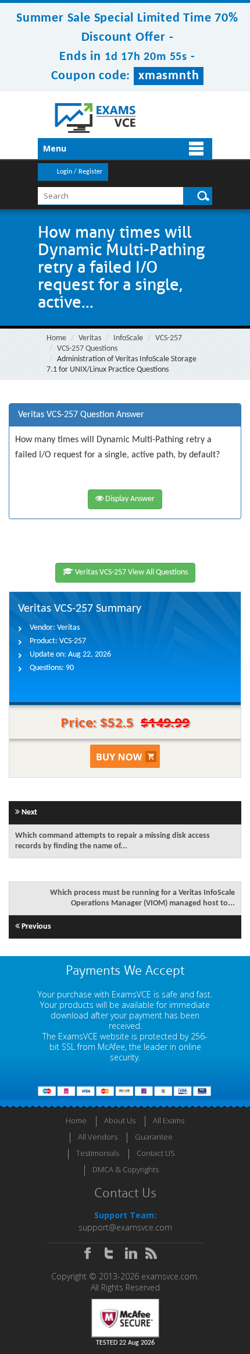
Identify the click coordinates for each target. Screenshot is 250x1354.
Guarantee (154, 1136)
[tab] (125, 415)
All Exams (168, 1120)
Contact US (156, 1153)
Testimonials (97, 1153)
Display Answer (129, 499)
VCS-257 (168, 338)
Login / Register (79, 171)
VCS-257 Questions (87, 348)
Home (56, 338)
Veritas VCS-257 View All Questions (130, 572)
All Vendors (97, 1136)
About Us (119, 1120)
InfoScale (128, 338)
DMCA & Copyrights (125, 1169)
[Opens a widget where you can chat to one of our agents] (170, 1286)
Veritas (89, 338)
